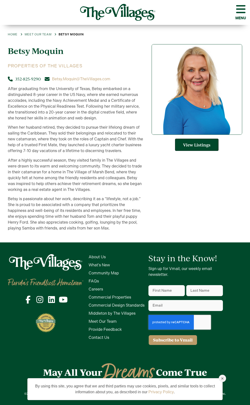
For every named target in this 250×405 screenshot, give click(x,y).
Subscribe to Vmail (173, 340)
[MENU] (240, 9)
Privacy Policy (161, 392)
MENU (240, 18)
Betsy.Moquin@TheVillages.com (81, 79)
